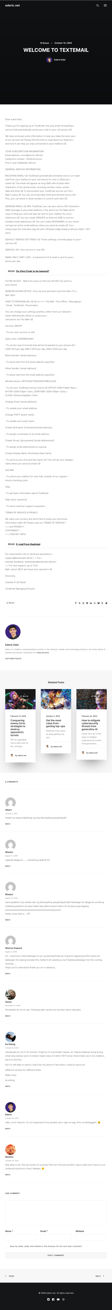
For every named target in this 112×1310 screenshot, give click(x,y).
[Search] (96, 5)
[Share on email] (106, 603)
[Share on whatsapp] (94, 603)
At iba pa (44, 43)
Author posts (13, 658)
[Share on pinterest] (87, 603)
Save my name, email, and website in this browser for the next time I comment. (46, 1246)
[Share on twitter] (79, 603)
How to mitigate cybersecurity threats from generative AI (91, 725)
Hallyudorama (42, 652)
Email (44, 1231)
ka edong (10, 1044)
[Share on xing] (102, 603)
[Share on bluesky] (98, 603)
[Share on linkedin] (91, 603)
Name (9, 1231)
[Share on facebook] (75, 603)
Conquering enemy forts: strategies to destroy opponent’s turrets (18, 728)
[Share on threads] (83, 603)
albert (8, 809)
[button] (105, 5)
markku (9, 1156)
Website (80, 1231)
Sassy (8, 1001)
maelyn (9, 852)
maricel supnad (13, 948)
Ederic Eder (60, 59)
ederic (8, 1114)
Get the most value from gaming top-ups (55, 723)
